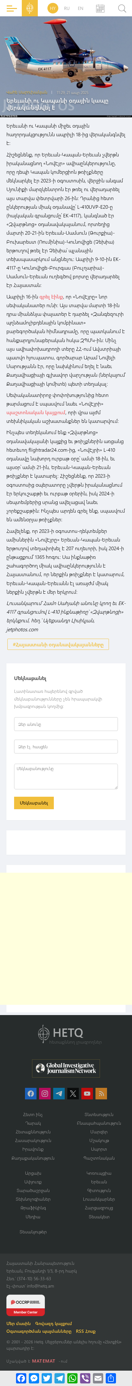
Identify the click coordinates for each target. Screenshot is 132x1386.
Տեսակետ (99, 1217)
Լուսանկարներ (99, 1199)
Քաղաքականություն (33, 1158)
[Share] (110, 1378)
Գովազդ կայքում (53, 1323)
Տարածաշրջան (33, 1190)
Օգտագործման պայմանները (38, 1331)
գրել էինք (51, 296)
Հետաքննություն (33, 1132)
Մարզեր (99, 1132)
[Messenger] (34, 1378)
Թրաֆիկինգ (33, 1208)
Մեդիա (33, 1217)
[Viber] (85, 1378)
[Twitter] (46, 1378)
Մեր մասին (18, 1323)
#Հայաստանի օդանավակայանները (58, 644)
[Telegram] (59, 1378)
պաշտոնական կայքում (35, 412)
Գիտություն (99, 1190)
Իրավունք (33, 1149)
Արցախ (33, 1173)
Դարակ (33, 1123)
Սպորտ (99, 1149)
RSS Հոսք (85, 1331)
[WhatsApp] (72, 1378)
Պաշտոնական (99, 1158)
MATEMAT (43, 1361)
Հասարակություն (33, 1140)
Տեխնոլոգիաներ (33, 1199)
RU (67, 8)
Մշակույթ (99, 1140)
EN (80, 8)
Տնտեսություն (99, 1114)
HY (53, 8)
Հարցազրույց (99, 1208)
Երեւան (99, 1182)
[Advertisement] (66, 939)
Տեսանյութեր (33, 1232)
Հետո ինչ (33, 1114)
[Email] (98, 1378)
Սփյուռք (33, 1182)
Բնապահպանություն (99, 1123)
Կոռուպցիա (99, 1173)
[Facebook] (21, 1378)
